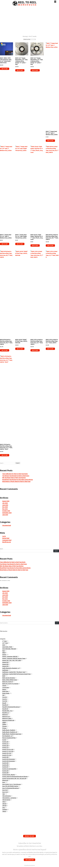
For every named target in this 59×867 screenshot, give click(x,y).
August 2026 (5, 501)
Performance (33, 19)
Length (4, 19)
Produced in (4, 26)
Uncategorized (6, 525)
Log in (4, 536)
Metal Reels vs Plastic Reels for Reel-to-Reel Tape (16, 481)
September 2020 (7, 513)
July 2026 (5, 503)
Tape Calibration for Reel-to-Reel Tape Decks (15, 474)
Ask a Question (29, 859)
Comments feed (6, 540)
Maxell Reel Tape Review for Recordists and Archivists (17, 479)
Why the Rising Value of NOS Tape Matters (14, 477)
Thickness (4, 21)
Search (4, 14)
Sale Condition (33, 21)
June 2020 (5, 514)
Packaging (33, 28)
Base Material (5, 23)
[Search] (57, 622)
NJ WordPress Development (29, 865)
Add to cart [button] (5, 68)
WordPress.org (6, 542)
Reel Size (5, 17)
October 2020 (6, 511)
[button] (55, 2)
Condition (33, 26)
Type (33, 17)
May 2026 (5, 507)
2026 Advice (33, 23)
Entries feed (5, 538)
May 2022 (5, 509)
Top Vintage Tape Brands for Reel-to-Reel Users (15, 476)
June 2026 (5, 505)
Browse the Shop (29, 836)
